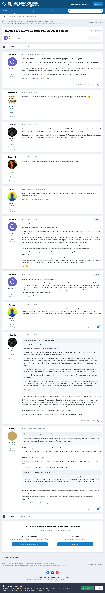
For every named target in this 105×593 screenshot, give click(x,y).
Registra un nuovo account (29, 544)
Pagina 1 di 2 (25, 47)
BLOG (5, 11)
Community (14, 11)
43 (13, 140)
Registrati (98, 4)
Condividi (82, 38)
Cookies (66, 577)
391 (12, 108)
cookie (17, 588)
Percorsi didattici (43, 11)
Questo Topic (92, 11)
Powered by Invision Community (52, 582)
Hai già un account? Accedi (81, 4)
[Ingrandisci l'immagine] (89, 97)
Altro (53, 11)
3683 (13, 444)
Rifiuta (99, 588)
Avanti (12, 47)
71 (13, 205)
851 (12, 173)
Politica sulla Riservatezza (52, 577)
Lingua (38, 577)
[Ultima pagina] (17, 47)
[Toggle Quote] (25, 340)
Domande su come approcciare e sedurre (36, 39)
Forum (4, 16)
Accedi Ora (75, 544)
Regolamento (31, 16)
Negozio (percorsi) (28, 11)
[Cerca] (101, 11)
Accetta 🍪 (88, 588)
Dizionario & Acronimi (17, 16)
